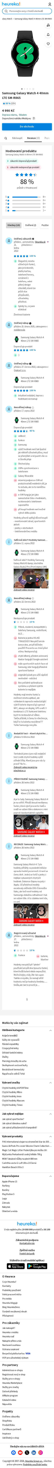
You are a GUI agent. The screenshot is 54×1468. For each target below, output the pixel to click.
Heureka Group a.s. (34, 1461)
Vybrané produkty (12, 1136)
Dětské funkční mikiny (12, 1052)
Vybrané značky (11, 1082)
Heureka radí (8, 1336)
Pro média (7, 1298)
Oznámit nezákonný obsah (14, 1311)
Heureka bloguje (10, 1303)
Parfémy (6, 1185)
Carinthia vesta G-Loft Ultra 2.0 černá (19, 1163)
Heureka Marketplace (12, 1383)
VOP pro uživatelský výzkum (15, 1357)
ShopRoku (7, 1420)
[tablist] (27, 138)
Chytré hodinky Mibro (12, 1092)
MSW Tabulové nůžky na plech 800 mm (19, 1158)
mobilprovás (19, 329)
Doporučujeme (10, 1176)
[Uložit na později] (48, 44)
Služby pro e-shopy (11, 1378)
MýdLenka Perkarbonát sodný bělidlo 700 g (22, 1154)
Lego (4, 1198)
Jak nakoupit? (8, 1328)
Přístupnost (8, 1315)
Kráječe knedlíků (9, 1035)
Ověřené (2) (30, 225)
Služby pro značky (10, 1387)
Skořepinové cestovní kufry (15, 1065)
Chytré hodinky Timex (12, 1105)
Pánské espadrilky (10, 1044)
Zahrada (6, 1202)
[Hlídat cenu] (48, 34)
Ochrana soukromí (10, 1349)
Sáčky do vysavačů (10, 1040)
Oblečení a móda (9, 1211)
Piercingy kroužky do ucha (14, 1061)
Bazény (5, 1190)
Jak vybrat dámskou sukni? (14, 1123)
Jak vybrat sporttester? (13, 1119)
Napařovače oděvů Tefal (13, 1073)
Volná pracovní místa (11, 1294)
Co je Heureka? (9, 1281)
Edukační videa (9, 1400)
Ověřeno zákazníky (11, 1416)
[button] (17, 138)
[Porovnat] (48, 25)
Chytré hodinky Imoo (11, 1096)
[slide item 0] (33, 89)
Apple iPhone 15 (9, 1181)
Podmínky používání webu (35, 1464)
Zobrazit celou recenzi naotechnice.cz (25, 769)
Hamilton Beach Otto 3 (12, 1167)
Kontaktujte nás (27, 1243)
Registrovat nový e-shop (13, 1374)
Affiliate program (10, 1395)
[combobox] (27, 11)
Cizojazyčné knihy (10, 1048)
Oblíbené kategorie (13, 1030)
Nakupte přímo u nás (11, 1341)
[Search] (5, 138)
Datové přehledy (10, 1391)
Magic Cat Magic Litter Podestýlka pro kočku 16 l (24, 1150)
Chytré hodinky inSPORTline (15, 1088)
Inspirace (6, 1433)
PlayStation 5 (8, 1194)
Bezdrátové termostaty (13, 1069)
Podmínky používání (11, 1290)
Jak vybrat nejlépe (12, 1114)
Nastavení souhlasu (11, 1345)
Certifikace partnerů (11, 1429)
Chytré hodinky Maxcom (13, 1100)
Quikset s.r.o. (20, 370)
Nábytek (6, 1207)
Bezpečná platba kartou (13, 1353)
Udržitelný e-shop (10, 1438)
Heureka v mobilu (10, 1332)
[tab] (17, 138)
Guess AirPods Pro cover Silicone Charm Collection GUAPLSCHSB (27, 1146)
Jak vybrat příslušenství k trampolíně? (19, 1127)
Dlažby (5, 1056)
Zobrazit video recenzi (24, 590)
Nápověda (7, 1404)
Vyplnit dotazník (27, 1253)
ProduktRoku (8, 1425)
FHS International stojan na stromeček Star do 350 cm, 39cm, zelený (27, 1141)
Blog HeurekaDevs (11, 1307)
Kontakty (6, 1286)
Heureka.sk (40, 242)
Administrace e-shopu (12, 1370)
